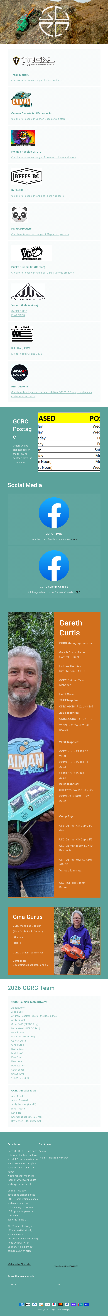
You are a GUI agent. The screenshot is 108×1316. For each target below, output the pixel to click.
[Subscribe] (58, 1284)
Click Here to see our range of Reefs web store (37, 195)
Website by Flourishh (19, 1264)
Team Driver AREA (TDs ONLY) (66, 1266)
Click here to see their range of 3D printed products (40, 234)
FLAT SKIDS (18, 315)
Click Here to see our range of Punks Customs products (42, 272)
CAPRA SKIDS (19, 311)
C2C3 (39, 353)
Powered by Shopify (62, 1310)
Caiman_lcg (49, 1310)
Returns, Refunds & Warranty (53, 1158)
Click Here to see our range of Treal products (36, 80)
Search (42, 1151)
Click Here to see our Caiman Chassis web (35, 118)
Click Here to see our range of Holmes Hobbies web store (43, 157)
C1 (29, 353)
